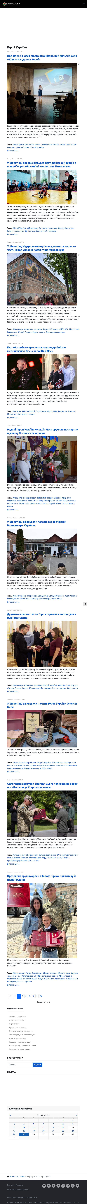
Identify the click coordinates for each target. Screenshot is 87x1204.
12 (34, 1127)
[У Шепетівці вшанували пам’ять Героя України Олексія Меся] (42, 729)
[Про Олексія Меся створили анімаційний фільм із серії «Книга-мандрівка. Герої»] (42, 93)
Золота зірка (64, 685)
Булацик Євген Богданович (26, 855)
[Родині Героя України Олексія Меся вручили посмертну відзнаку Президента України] (42, 459)
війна (32, 599)
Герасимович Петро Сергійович (28, 973)
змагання (19, 231)
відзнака (67, 498)
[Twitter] (58, 1186)
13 (43, 1127)
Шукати (37, 1064)
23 (73, 1131)
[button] (84, 4)
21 (53, 1131)
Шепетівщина (66, 976)
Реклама (19, 1185)
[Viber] (49, 1186)
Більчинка (49, 979)
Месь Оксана (62, 503)
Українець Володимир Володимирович (46, 596)
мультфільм (19, 144)
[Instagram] (68, 1186)
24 (14, 1134)
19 (34, 1131)
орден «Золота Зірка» (53, 858)
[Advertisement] (43, 23)
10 (14, 1127)
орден (25, 688)
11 (24, 1127)
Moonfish (30, 144)
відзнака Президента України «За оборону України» (31, 501)
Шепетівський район (48, 976)
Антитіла (17, 411)
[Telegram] (44, 1186)
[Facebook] (53, 1186)
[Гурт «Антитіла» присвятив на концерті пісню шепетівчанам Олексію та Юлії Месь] (42, 372)
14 (53, 1127)
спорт (10, 231)
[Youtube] (77, 1186)
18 (24, 1131)
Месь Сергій (49, 503)
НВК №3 (64, 329)
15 (63, 1127)
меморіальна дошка (56, 332)
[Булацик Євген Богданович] (42, 813)
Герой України (37, 147)
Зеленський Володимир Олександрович (48, 688)
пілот (74, 144)
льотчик (11, 147)
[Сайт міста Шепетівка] (11, 4)
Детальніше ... (13, 151)
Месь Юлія (65, 144)
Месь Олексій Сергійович (47, 144)
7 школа (55, 329)
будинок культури (33, 768)
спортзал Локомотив (46, 231)
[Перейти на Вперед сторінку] (37, 996)
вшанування (13, 599)
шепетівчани (23, 147)
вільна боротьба (66, 228)
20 (43, 1131)
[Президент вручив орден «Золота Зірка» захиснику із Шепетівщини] (42, 920)
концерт (72, 411)
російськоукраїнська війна (49, 599)
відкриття (12, 332)
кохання (63, 411)
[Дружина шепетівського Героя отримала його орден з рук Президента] (42, 644)
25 (24, 1134)
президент (73, 688)
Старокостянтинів (48, 855)
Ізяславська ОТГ (30, 976)
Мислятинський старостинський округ (25, 979)
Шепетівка (30, 231)
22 (63, 1131)
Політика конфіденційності (17, 1189)
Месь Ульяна (36, 503)
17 (14, 1131)
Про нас (10, 1185)
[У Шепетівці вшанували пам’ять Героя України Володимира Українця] (42, 552)
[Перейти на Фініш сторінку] (41, 996)
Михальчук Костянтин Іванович (42, 228)
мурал (47, 329)
